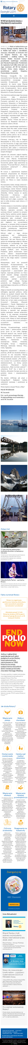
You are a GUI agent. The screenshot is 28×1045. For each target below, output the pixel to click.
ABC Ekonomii (14, 897)
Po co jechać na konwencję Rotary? (13, 1008)
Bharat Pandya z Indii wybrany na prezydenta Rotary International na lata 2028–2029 (14, 936)
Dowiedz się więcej (14, 908)
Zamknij (15, 1043)
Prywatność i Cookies (9, 1032)
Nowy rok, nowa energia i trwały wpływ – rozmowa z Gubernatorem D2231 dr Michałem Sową (13, 973)
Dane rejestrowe (8, 1030)
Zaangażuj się (7, 1033)
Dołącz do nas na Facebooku (10, 1)
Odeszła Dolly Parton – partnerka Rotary (12, 581)
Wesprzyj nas (14, 904)
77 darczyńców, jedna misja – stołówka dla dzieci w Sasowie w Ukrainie (12, 551)
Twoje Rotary (18, 1033)
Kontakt (19, 1030)
